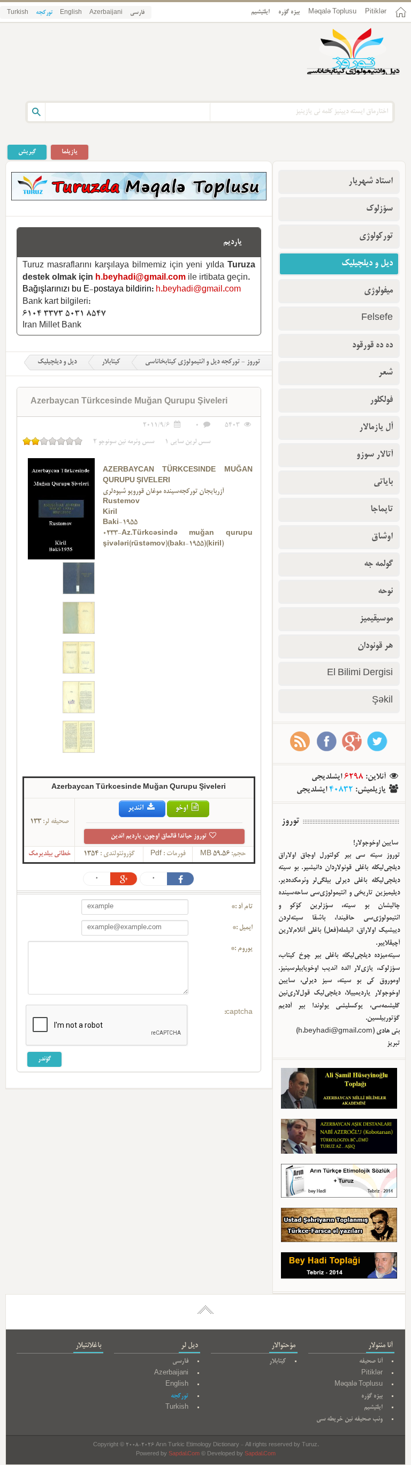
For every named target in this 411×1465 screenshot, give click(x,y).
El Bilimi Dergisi (360, 673)
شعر (385, 373)
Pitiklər (375, 12)
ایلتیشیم (260, 12)
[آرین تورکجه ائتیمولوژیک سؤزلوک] (339, 1183)
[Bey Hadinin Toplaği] (339, 1267)
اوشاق (382, 537)
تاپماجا (381, 509)
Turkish (17, 13)
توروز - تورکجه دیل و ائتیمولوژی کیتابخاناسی (202, 362)
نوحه (385, 591)
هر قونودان (375, 646)
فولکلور (381, 400)
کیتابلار (111, 362)
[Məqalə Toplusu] (139, 199)
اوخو (182, 808)
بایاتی (383, 482)
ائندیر (136, 808)
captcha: (238, 1012)
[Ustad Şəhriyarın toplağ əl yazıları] (339, 1227)
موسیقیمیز (376, 619)
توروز (290, 821)
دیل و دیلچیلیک (57, 362)
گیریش (27, 151)
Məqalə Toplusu (332, 12)
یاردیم (232, 242)
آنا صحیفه (371, 1361)
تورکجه (44, 13)
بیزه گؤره (289, 12)
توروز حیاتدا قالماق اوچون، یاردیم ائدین (159, 836)
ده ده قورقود (372, 345)
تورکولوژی (376, 236)
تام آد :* (242, 907)
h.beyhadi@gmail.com (140, 278)
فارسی (137, 13)
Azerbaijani (106, 13)
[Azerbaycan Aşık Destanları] (339, 1138)
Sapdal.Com (184, 1454)
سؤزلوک (379, 209)
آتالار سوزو (374, 455)
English (71, 13)
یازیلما (70, 151)
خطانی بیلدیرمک (49, 854)
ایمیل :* (242, 928)
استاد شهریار (370, 181)
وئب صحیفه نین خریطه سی (349, 1419)
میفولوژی (378, 291)
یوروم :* (242, 949)
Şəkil (382, 701)
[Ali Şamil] (339, 1090)
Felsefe (377, 318)
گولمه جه (378, 564)
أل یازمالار (376, 427)
